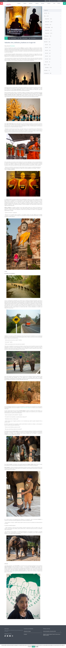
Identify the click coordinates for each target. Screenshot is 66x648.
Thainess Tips (47, 33)
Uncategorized (46, 73)
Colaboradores (46, 36)
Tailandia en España (27, 631)
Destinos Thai (47, 21)
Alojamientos (47, 18)
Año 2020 (45, 13)
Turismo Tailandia (13, 38)
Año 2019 (46, 61)
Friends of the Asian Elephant (25, 407)
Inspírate (48, 3)
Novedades (46, 70)
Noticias (59, 3)
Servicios (42, 3)
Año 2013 (46, 44)
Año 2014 (46, 47)
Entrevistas (47, 24)
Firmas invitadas (24, 38)
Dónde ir (25, 3)
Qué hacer (30, 3)
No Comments (33, 38)
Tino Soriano (12, 45)
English (6, 0)
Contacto (25, 634)
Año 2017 (46, 56)
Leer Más (36, 646)
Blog (54, 3)
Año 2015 (46, 50)
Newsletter (46, 41)
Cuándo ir (37, 3)
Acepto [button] (33, 646)
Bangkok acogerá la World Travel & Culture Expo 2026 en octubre (51, 635)
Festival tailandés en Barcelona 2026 (49, 631)
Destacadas (47, 67)
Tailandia (18, 3)
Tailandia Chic (47, 30)
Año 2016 (46, 53)
